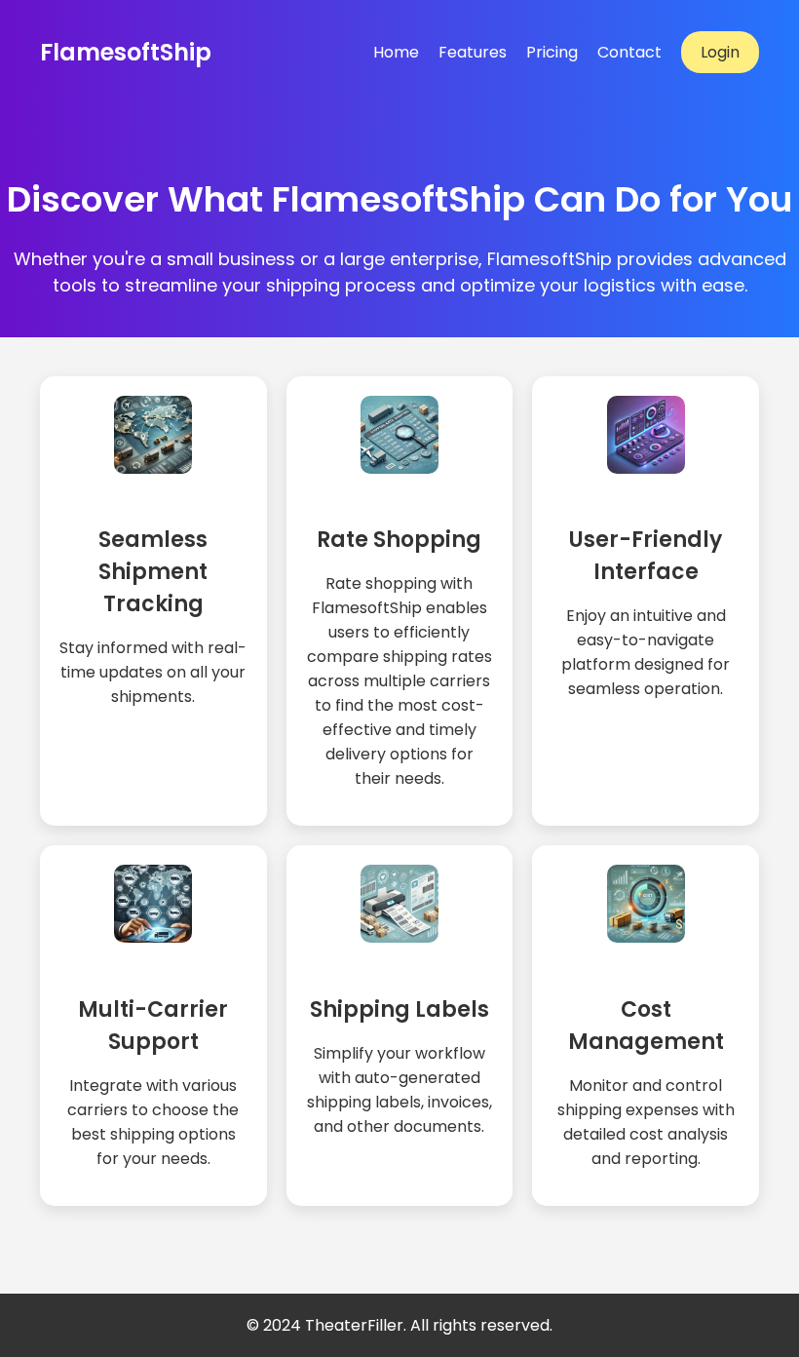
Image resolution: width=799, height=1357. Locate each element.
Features (472, 52)
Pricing (552, 52)
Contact (629, 52)
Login (720, 52)
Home (396, 52)
